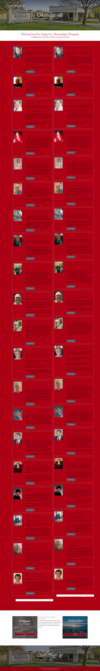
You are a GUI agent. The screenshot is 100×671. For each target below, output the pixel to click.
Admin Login (55, 669)
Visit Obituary (30, 71)
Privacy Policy (44, 669)
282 (49, 600)
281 (46, 600)
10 (40, 600)
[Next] (52, 600)
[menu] (95, 4)
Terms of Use (50, 669)
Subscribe (25, 634)
